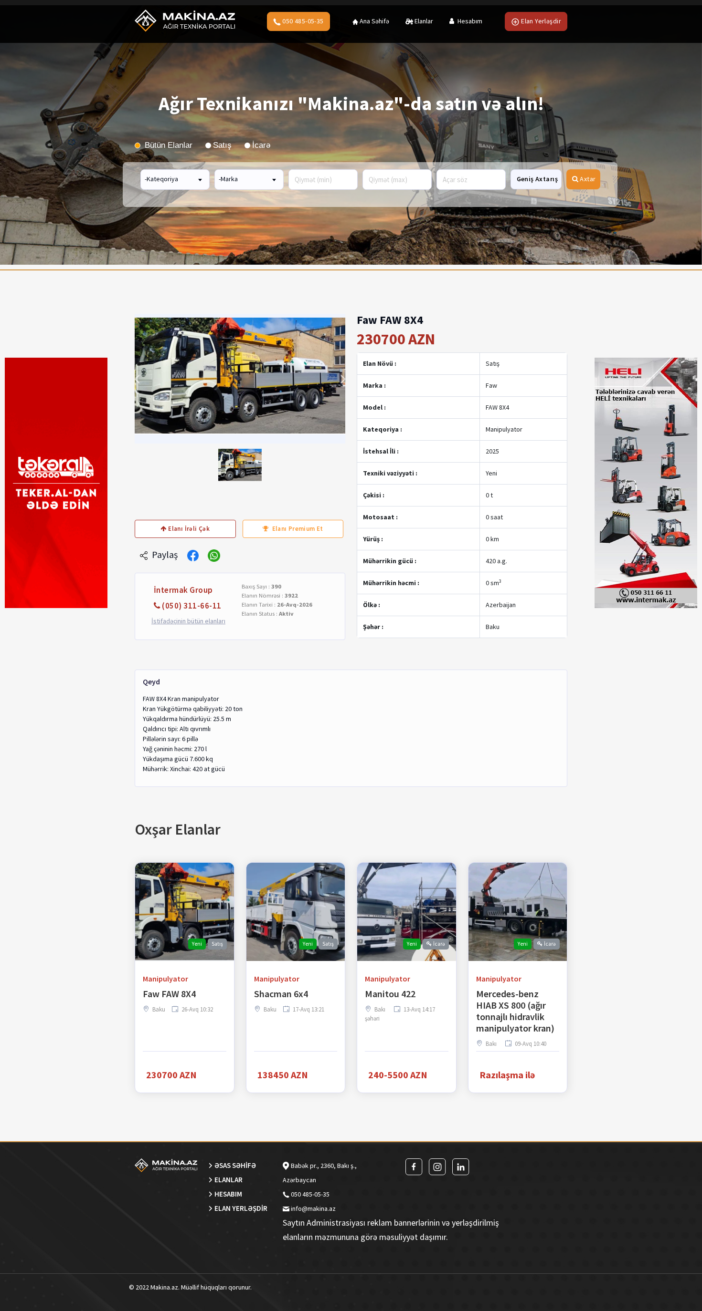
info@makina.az (313, 1208)
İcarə (261, 145)
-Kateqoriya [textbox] (161, 179)
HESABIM (228, 1193)
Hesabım (469, 21)
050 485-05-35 (302, 21)
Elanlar (423, 21)
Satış (222, 145)
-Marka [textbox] (228, 179)
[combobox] (175, 179)
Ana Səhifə (373, 21)
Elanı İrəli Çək (188, 529)
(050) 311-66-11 (192, 605)
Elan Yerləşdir (540, 21)
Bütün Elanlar (167, 145)
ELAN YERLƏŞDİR (240, 1208)
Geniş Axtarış (537, 179)
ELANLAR (228, 1179)
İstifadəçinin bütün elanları (188, 621)
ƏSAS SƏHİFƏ (235, 1165)
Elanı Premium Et (296, 529)
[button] (136, 379)
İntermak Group (183, 590)
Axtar (587, 179)
